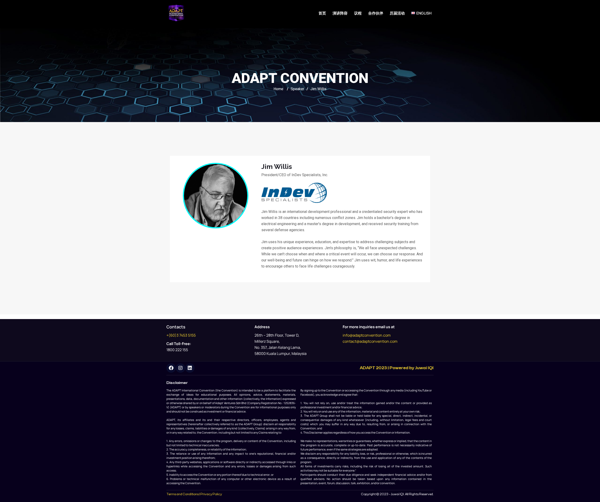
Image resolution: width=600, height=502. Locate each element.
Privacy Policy (211, 494)
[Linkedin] (190, 368)
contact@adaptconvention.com (370, 341)
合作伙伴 (375, 13)
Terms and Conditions (182, 494)
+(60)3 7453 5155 (181, 335)
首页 (322, 13)
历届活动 (397, 13)
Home (278, 89)
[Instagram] (180, 368)
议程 (358, 13)
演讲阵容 (340, 13)
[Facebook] (171, 368)
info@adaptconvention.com (367, 335)
